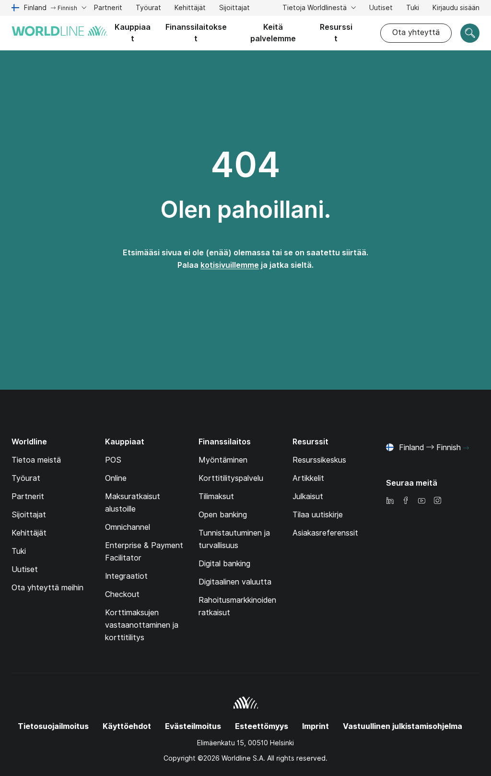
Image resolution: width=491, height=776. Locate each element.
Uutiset (381, 8)
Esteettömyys (261, 726)
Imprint (315, 726)
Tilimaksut (216, 496)
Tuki (412, 9)
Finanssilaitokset (196, 33)
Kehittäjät (190, 9)
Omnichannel (127, 527)
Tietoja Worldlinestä (315, 8)
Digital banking (224, 563)
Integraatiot (126, 576)
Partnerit (108, 8)
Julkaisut (307, 496)
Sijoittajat (234, 9)
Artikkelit (308, 478)
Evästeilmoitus (193, 726)
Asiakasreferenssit (325, 532)
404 (245, 164)
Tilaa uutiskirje (317, 514)
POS (113, 460)
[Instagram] (437, 501)
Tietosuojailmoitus (53, 726)
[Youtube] (421, 501)
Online (116, 478)
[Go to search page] (469, 33)
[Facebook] (405, 501)
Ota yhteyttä (416, 32)
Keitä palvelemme (273, 33)
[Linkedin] (390, 501)
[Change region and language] (466, 448)
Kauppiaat (133, 33)
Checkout (122, 594)
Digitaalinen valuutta (235, 581)
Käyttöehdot (127, 726)
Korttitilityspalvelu (231, 478)
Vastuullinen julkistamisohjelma (402, 726)
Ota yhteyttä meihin (47, 587)
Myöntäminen (223, 460)
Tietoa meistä (36, 460)
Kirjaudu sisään (456, 8)
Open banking (223, 514)
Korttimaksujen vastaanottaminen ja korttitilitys (141, 625)
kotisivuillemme (229, 265)
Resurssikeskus (319, 460)
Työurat (148, 9)
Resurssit (336, 33)
